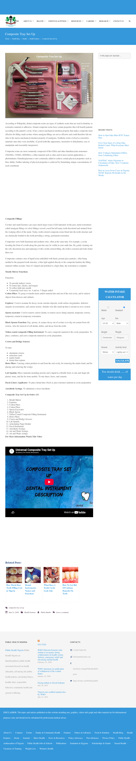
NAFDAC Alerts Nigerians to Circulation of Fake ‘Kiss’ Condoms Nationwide (113, 163)
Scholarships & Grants (101, 743)
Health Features (34, 39)
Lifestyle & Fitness (57, 21)
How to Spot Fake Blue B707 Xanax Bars (113, 136)
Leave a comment (62, 612)
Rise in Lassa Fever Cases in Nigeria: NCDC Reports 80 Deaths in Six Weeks (114, 173)
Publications (61, 743)
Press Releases (92, 737)
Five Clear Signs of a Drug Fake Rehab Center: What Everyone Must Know (113, 145)
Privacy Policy (108, 737)
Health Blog (16, 39)
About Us (27, 21)
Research (103, 21)
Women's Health (46, 748)
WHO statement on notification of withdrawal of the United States (51, 671)
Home (16, 21)
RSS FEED (42, 644)
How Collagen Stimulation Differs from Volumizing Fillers (112, 154)
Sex (116, 318)
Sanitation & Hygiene (79, 743)
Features (67, 732)
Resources (76, 21)
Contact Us (118, 21)
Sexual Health (120, 743)
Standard (119, 310)
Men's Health (39, 737)
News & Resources (56, 737)
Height (104, 331)
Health (40, 21)
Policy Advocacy (75, 737)
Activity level (120, 347)
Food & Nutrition (102, 732)
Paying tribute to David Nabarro (51, 683)
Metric (104, 310)
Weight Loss (30, 748)
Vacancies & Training (12, 748)
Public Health (46, 612)
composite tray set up (16, 607)
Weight (118, 331)
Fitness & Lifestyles (83, 732)
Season (104, 347)
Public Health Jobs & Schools (39, 743)
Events (29, 732)
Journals (26, 737)
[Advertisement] (48, 7)
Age (103, 318)
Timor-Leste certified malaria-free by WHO (52, 693)
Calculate (122, 361)
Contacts (19, 732)
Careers (90, 21)
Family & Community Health (48, 732)
